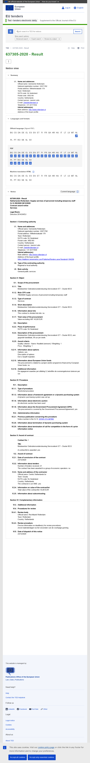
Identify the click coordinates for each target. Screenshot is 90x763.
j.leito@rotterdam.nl (30, 103)
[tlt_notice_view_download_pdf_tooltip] (11, 155)
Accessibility (10, 729)
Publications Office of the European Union (23, 677)
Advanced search (22, 39)
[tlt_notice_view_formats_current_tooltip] (77, 191)
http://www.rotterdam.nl (37, 110)
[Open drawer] (8, 61)
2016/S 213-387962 (46, 419)
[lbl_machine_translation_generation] (33, 172)
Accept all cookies (17, 757)
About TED (10, 741)
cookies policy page (46, 747)
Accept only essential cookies (41, 757)
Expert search (36, 39)
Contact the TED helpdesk (15, 697)
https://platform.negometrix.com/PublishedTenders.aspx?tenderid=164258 (46, 259)
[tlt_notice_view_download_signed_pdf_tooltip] (76, 135)
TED (7, 48)
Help (7, 693)
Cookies (9, 725)
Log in (67, 8)
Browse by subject (51, 39)
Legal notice (10, 720)
